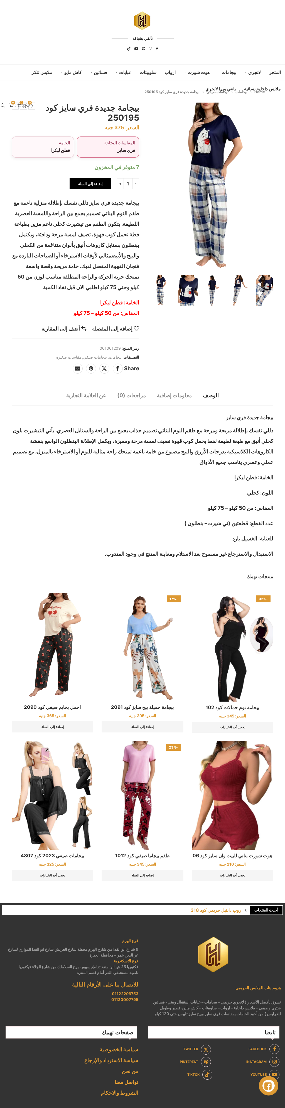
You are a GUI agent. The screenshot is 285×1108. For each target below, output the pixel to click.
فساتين (100, 72)
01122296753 (125, 993)
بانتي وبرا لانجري (220, 88)
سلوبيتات (148, 72)
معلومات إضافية (174, 395)
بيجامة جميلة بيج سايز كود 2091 (142, 707)
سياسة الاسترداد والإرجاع (111, 1060)
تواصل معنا (126, 1082)
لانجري (254, 72)
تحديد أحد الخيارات (232, 727)
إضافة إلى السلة (90, 184)
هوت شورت (199, 72)
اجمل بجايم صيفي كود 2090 (52, 707)
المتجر (275, 72)
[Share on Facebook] (118, 369)
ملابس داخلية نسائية (262, 88)
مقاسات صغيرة (68, 357)
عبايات (125, 72)
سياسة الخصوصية (119, 1049)
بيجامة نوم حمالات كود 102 (232, 707)
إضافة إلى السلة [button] (142, 727)
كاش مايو (73, 72)
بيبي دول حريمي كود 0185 (216, 910)
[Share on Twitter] (104, 369)
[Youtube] (136, 49)
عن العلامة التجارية (86, 395)
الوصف (211, 395)
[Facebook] (157, 49)
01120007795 (124, 999)
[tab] (210, 395)
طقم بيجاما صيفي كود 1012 (142, 855)
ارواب (170, 72)
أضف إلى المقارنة (60, 329)
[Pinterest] (143, 49)
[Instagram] (150, 49)
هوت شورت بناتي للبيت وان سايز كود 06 (232, 855)
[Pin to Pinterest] (91, 369)
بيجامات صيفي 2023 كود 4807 (52, 855)
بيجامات (229, 72)
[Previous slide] (151, 290)
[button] (246, 910)
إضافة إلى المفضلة (112, 329)
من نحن (130, 1071)
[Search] (3, 105)
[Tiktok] (129, 49)
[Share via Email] (78, 369)
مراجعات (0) (131, 395)
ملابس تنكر (42, 72)
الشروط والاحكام (119, 1092)
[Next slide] (267, 290)
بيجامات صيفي (95, 357)
